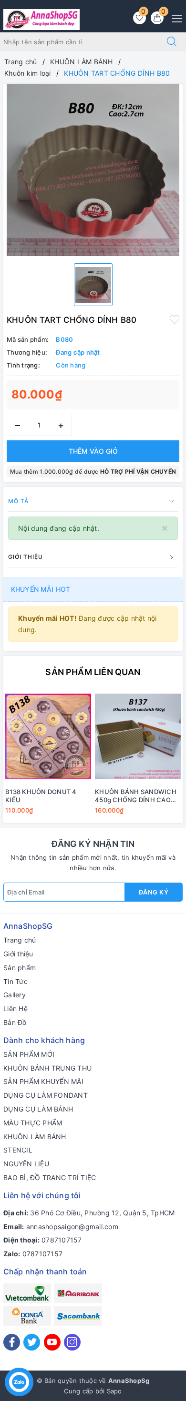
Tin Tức (15, 981)
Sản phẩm (19, 968)
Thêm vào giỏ (93, 451)
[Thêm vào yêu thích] (174, 319)
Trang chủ (19, 940)
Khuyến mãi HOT (40, 589)
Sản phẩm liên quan (92, 672)
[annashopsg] (41, 19)
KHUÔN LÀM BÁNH (34, 1137)
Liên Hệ (15, 1008)
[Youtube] (52, 1342)
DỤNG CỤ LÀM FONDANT (45, 1095)
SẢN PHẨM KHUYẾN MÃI (43, 1081)
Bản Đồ (15, 1022)
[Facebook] (11, 1342)
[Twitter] (31, 1342)
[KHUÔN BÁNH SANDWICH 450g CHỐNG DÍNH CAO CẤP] (138, 736)
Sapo (114, 1391)
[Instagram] (72, 1342)
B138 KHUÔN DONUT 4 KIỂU (41, 796)
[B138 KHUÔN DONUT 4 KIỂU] (48, 736)
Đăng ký (154, 892)
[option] (93, 170)
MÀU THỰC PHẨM (32, 1123)
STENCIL (17, 1150)
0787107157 (61, 1240)
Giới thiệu (18, 954)
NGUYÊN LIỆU (26, 1164)
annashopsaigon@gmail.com (72, 1226)
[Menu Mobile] (174, 17)
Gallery (14, 995)
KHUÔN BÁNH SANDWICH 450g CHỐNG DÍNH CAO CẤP (135, 796)
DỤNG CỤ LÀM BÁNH (38, 1109)
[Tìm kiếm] (171, 41)
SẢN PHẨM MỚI (28, 1054)
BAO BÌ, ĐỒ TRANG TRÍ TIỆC (49, 1177)
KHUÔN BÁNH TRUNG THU (47, 1068)
